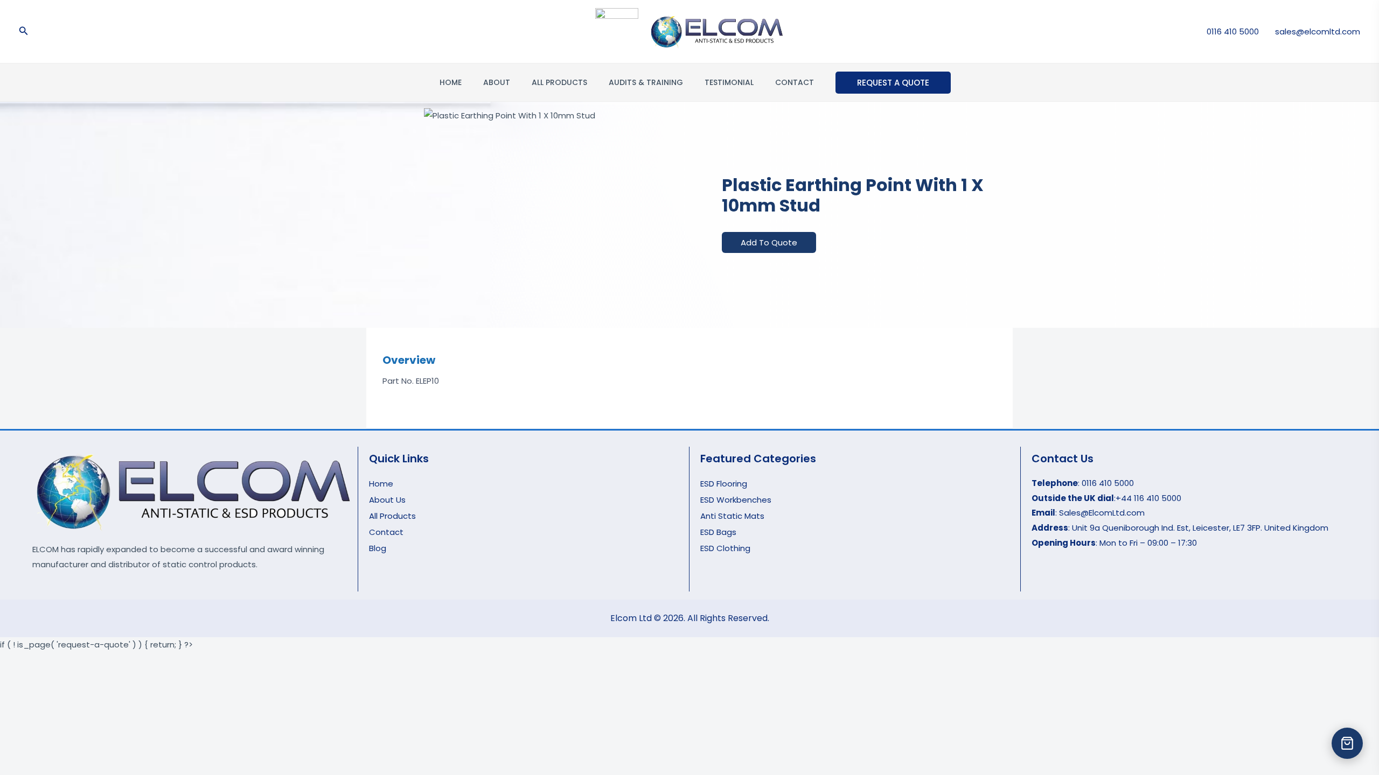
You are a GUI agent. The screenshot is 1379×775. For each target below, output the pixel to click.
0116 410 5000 (1233, 31)
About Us (387, 499)
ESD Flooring (723, 483)
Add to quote (769, 242)
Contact (794, 82)
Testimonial (729, 82)
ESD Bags (718, 532)
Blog (377, 548)
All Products (559, 82)
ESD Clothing (725, 548)
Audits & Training (646, 82)
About (496, 82)
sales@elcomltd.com (1317, 31)
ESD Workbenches (735, 499)
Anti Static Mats (732, 516)
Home (451, 82)
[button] (24, 31)
